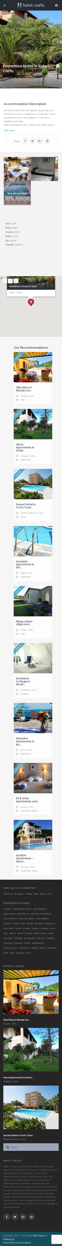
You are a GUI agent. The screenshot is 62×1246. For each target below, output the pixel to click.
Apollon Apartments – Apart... (25, 858)
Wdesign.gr (8, 1239)
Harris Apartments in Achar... (25, 447)
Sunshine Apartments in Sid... (25, 564)
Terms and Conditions (20, 1242)
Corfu (6, 78)
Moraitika (18, 943)
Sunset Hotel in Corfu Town (25, 506)
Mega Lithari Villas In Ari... (24, 623)
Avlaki (22, 923)
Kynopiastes (29, 938)
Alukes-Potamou (29, 513)
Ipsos (23, 750)
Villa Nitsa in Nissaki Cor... (24, 389)
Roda (5, 953)
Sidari (13, 78)
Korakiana (25, 690)
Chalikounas (49, 923)
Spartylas (20, 953)
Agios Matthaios (10, 918)
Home (6, 1242)
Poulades (52, 948)
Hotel (23, 517)
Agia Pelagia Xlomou (22, 909)
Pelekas (34, 948)
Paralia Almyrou (10, 948)
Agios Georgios (39, 909)
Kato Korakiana (40, 933)
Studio (35, 811)
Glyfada (44, 928)
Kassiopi (25, 867)
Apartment (26, 460)
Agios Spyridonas (26, 918)
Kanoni (20, 933)
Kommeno (8, 938)
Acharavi (25, 456)
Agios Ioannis (23, 914)
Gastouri (35, 928)
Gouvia (52, 928)
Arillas (23, 630)
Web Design (39, 1235)
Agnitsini (7, 923)
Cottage (24, 694)
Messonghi (8, 943)
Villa (23, 400)
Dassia (24, 807)
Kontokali (18, 938)
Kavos (51, 933)
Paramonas (24, 948)
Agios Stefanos (42, 918)
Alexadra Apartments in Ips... (25, 741)
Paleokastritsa (38, 943)
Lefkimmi (40, 938)
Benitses (38, 923)
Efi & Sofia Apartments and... (27, 800)
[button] (31, 303)
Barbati (30, 923)
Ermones (26, 928)
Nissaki (24, 396)
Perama (43, 948)
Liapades (50, 938)
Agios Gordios (9, 914)
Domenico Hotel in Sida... (23, 286)
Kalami (12, 933)
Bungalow (19, 894)
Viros (28, 953)
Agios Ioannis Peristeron (40, 914)
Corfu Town (8, 928)
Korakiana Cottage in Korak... (23, 681)
